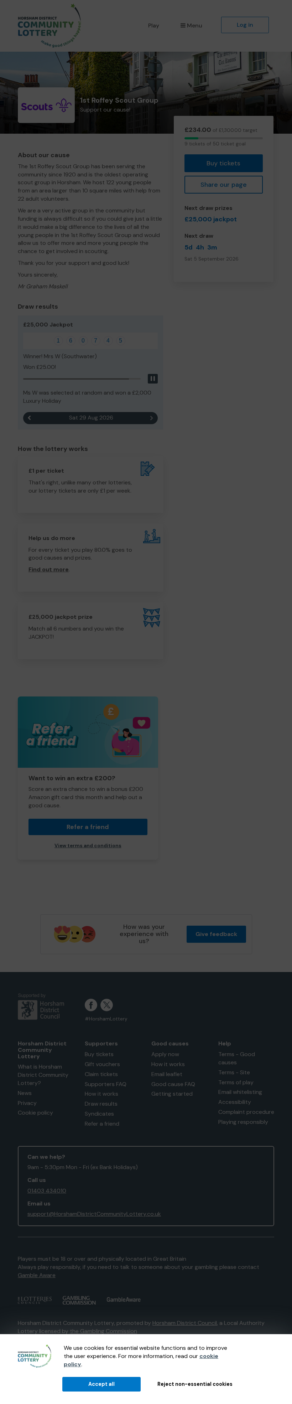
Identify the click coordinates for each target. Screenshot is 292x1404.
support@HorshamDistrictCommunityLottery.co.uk (94, 1214)
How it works (101, 1093)
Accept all (101, 1384)
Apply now (165, 1054)
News (25, 1093)
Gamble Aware (37, 1275)
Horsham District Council (184, 1323)
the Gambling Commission (103, 1331)
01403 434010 (46, 1190)
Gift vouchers (102, 1064)
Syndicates (99, 1113)
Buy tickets (223, 163)
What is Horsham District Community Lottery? (43, 1075)
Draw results (101, 1103)
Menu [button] (194, 25)
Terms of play (236, 1082)
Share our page (223, 184)
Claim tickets (101, 1074)
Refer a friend (102, 1123)
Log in (245, 25)
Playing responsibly (243, 1122)
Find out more (48, 569)
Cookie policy (35, 1112)
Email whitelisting (240, 1092)
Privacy (27, 1103)
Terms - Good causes (236, 1058)
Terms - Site (234, 1072)
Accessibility (234, 1102)
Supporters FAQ (105, 1084)
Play (153, 25)
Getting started (172, 1093)
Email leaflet (166, 1074)
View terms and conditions (87, 846)
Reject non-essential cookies (195, 1384)
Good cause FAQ (173, 1084)
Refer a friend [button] (88, 827)
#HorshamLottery (106, 1019)
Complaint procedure (246, 1112)
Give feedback (216, 934)
